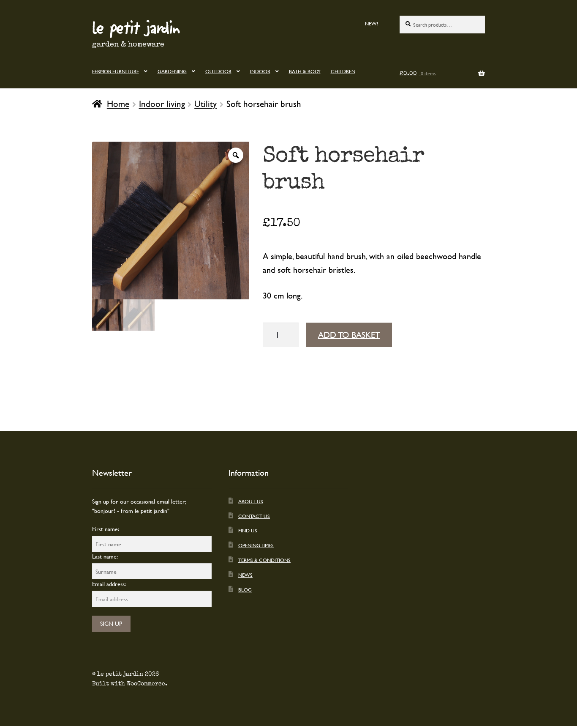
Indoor (260, 71)
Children (343, 71)
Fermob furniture (115, 71)
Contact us (254, 516)
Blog (245, 589)
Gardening (172, 71)
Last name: (105, 556)
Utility (205, 103)
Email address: (109, 583)
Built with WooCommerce (128, 684)
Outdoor (218, 71)
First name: (105, 528)
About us (250, 501)
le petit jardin (136, 27)
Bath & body (305, 71)
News (245, 574)
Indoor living (162, 103)
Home (118, 103)
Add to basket (349, 335)
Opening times (256, 545)
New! (371, 23)
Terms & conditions (264, 560)
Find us (247, 530)
